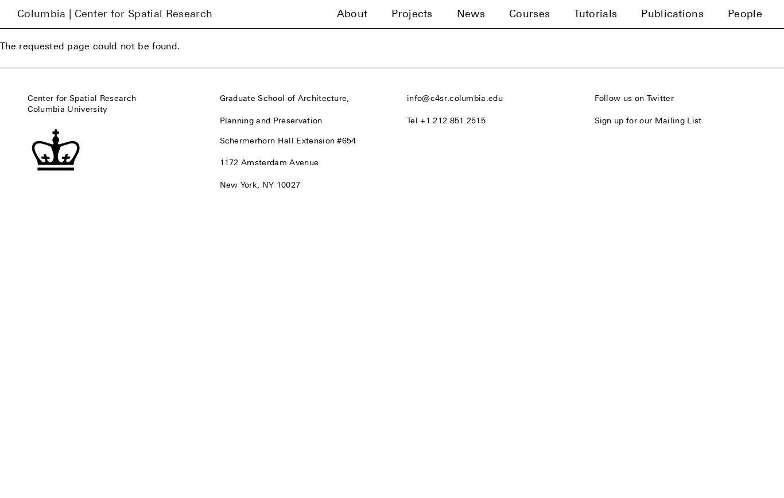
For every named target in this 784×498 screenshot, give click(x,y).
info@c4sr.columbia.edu (455, 98)
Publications (672, 13)
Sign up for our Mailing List (648, 120)
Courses (529, 13)
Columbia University (67, 109)
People (745, 13)
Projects (412, 13)
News (471, 13)
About (352, 13)
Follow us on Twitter (634, 98)
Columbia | (114, 13)
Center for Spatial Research (82, 98)
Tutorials (595, 13)
